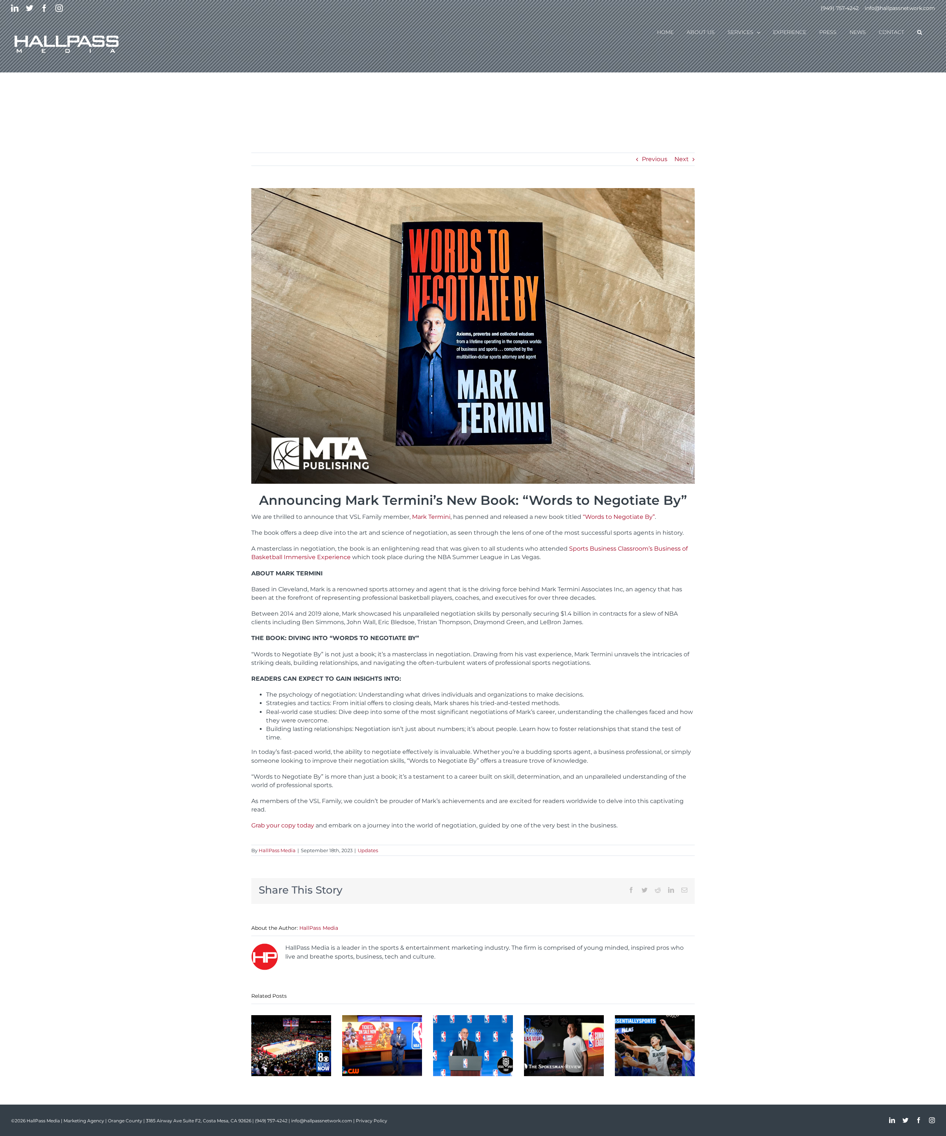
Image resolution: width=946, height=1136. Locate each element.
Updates (368, 850)
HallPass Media (277, 850)
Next (681, 159)
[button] (919, 31)
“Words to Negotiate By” (619, 516)
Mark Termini (431, 516)
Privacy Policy (371, 1120)
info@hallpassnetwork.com (900, 8)
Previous (654, 159)
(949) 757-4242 (840, 8)
